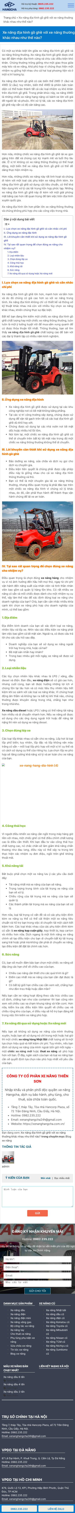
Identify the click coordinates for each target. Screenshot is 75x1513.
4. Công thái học (16, 262)
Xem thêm (12, 1380)
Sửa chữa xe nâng (20, 1345)
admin (5, 1166)
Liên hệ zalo (56, 1508)
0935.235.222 (45, 4)
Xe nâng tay (17, 1329)
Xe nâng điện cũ (55, 1318)
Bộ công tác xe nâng (22, 1325)
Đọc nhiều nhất (62, 1178)
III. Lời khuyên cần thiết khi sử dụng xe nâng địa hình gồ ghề (35, 238)
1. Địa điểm (13, 252)
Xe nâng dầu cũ (55, 1314)
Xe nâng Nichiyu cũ (57, 1345)
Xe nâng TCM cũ (55, 1341)
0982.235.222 (46, 8)
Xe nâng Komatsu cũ (57, 1322)
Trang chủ (9, 17)
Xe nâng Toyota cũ (57, 1325)
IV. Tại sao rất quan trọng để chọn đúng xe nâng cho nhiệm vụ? (33, 246)
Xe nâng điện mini (20, 1318)
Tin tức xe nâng (19, 1349)
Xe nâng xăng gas (20, 1322)
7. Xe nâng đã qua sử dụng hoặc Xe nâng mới (30, 273)
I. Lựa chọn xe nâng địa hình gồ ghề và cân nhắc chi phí (35, 228)
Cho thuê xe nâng (20, 1333)
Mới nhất (45, 1178)
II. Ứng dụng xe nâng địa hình (20, 232)
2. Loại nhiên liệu (16, 255)
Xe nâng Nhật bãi (56, 1310)
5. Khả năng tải (15, 266)
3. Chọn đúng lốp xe (18, 259)
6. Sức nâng (14, 270)
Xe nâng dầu (17, 1310)
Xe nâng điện (17, 1314)
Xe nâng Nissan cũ (56, 1337)
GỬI (37, 1213)
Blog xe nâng (17, 1353)
